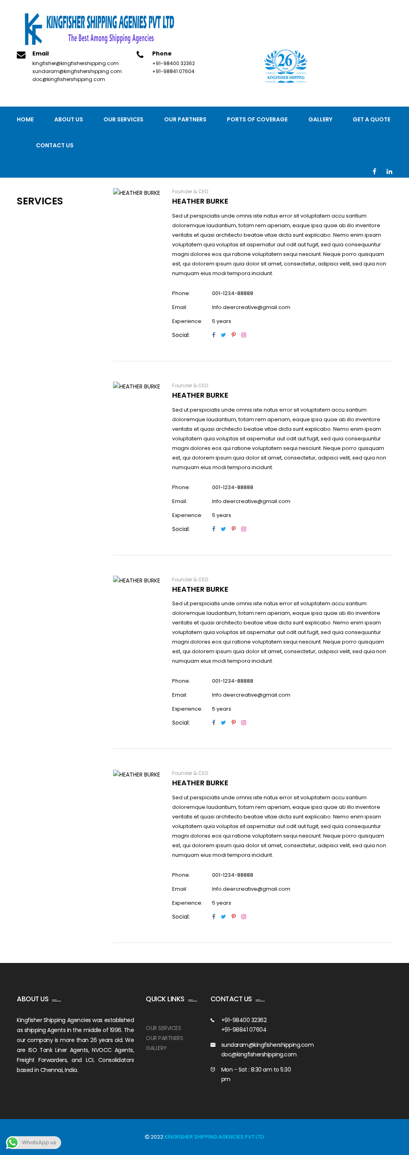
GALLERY (156, 1048)
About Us (68, 119)
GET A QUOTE (371, 119)
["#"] (374, 172)
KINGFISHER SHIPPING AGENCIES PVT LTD (214, 1137)
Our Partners (185, 119)
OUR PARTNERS (164, 1038)
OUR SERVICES (163, 1028)
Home (25, 119)
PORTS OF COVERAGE (257, 119)
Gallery (320, 119)
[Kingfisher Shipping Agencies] (103, 30)
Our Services (123, 119)
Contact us (54, 145)
